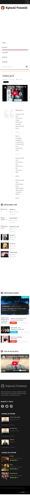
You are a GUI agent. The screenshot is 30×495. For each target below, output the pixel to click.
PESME (13, 322)
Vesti (4, 43)
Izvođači (5, 52)
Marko (23, 492)
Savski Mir (11, 306)
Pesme (4, 47)
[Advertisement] (15, 25)
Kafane (4, 57)
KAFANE (25, 297)
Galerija (5, 62)
